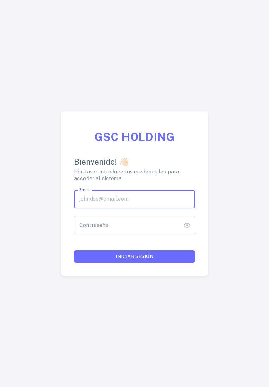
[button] (187, 225)
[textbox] (134, 199)
